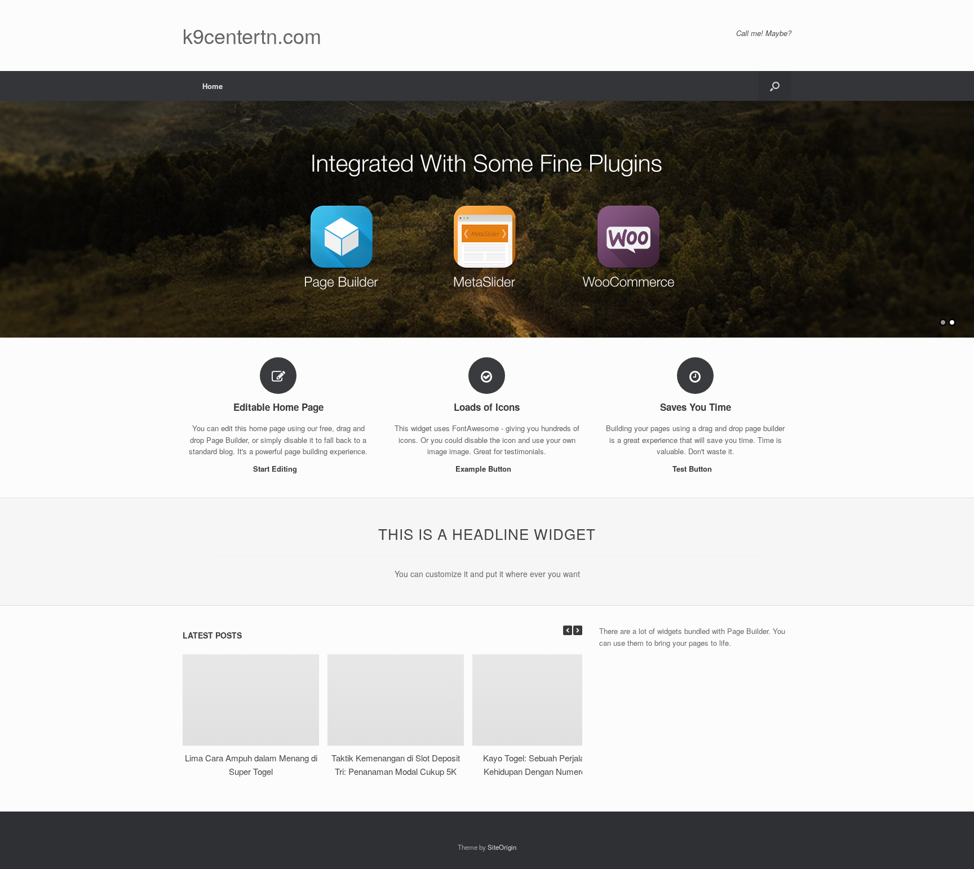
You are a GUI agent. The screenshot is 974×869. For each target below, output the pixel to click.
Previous (9, 214)
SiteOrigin (502, 847)
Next (965, 214)
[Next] (577, 630)
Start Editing (276, 468)
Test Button (693, 468)
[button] (774, 86)
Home (212, 86)
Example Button (484, 468)
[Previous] (567, 630)
